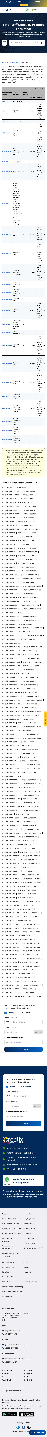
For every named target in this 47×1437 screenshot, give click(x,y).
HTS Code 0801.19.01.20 (28, 499)
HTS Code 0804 (7, 613)
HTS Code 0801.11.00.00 (10, 491)
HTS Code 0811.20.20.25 (10, 924)
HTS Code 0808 (7, 776)
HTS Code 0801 (7, 487)
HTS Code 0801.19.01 (9, 499)
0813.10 (4, 101)
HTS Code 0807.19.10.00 (10, 761)
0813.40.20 (6, 272)
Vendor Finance (29, 1224)
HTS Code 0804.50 (8, 651)
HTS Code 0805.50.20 (9, 708)
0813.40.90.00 (7, 382)
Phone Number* (10, 1027)
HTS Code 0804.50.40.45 (11, 654)
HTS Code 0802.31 (8, 540)
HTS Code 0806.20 (8, 730)
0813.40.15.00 (6, 253)
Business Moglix (7, 1370)
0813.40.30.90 (7, 332)
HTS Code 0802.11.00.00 (26, 521)
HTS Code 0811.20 (8, 920)
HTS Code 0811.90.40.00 (10, 955)
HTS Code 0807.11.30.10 (10, 749)
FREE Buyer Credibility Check (12, 1229)
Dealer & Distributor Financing (12, 1287)
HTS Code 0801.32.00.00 (10, 518)
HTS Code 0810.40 (29, 871)
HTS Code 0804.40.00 (27, 639)
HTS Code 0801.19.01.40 (10, 502)
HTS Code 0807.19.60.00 (31, 765)
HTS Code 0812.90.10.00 (26, 977)
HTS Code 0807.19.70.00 (10, 768)
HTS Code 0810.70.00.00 (27, 894)
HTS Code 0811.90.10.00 (26, 936)
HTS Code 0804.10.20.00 (10, 616)
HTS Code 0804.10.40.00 (32, 616)
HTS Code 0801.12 (29, 491)
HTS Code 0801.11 (22, 487)
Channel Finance (29, 1229)
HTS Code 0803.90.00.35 (10, 609)
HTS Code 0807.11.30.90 (30, 749)
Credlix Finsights (8, 1277)
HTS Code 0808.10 (23, 776)
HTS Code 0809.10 (22, 814)
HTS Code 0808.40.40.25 (32, 810)
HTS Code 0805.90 (30, 715)
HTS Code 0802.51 (8, 556)
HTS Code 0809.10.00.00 (10, 818)
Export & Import (24, 1013)
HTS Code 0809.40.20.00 (28, 837)
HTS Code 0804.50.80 (31, 666)
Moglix (26, 1377)
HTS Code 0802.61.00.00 (27, 563)
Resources (27, 1272)
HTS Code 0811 (28, 905)
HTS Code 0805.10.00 (9, 677)
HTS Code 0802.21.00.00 (27, 533)
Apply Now (24, 5)
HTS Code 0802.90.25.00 (10, 590)
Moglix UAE (28, 1380)
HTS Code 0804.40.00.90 (33, 647)
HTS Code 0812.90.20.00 (10, 981)
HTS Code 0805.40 (30, 696)
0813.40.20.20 (7, 292)
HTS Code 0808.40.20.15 (30, 803)
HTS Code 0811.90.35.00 (31, 951)
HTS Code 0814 (28, 989)
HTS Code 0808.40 (30, 799)
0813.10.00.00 (6, 111)
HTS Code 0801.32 (29, 514)
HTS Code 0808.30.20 (26, 787)
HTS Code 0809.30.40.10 (10, 833)
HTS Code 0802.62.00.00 (27, 567)
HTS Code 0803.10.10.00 (27, 597)
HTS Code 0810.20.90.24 (10, 863)
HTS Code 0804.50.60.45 (11, 662)
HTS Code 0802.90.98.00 (10, 594)
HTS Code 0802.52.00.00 (27, 559)
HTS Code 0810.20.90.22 (29, 860)
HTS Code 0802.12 (8, 525)
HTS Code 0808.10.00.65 (32, 784)
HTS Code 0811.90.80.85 (31, 966)
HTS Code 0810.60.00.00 (27, 890)
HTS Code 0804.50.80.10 (10, 670)
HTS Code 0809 (7, 814)
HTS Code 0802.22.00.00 (27, 537)
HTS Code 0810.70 (8, 894)
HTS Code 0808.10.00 (9, 780)
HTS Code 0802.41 (8, 548)
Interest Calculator (8, 1267)
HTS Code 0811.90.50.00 (31, 955)
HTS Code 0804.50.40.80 (11, 658)
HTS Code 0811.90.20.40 (31, 943)
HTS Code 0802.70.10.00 (27, 571)
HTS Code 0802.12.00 (25, 525)
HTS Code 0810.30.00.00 (11, 871)
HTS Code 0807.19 (28, 757)
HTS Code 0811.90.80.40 (29, 962)
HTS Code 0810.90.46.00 (10, 905)
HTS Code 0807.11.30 (25, 746)
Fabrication (28, 1370)
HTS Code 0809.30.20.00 (11, 829)
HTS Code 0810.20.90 (9, 860)
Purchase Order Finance (10, 1224)
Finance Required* (11, 1017)
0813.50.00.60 (7, 439)
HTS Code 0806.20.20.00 (32, 738)
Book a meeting (37, 1432)
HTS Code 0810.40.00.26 (10, 879)
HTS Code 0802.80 (30, 575)
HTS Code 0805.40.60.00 (33, 700)
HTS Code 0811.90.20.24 (28, 939)
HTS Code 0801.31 (29, 510)
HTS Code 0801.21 (28, 502)
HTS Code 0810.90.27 (25, 898)
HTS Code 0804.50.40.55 (32, 654)
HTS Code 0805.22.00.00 (11, 692)
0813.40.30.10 (6, 324)
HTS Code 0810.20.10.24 (10, 856)
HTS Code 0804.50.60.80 (11, 666)
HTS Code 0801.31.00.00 (10, 514)
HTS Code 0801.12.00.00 (10, 495)
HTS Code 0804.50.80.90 (32, 670)
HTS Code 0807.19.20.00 (30, 761)
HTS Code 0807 (28, 742)
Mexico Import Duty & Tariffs (33, 1248)
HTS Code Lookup (30, 1238)
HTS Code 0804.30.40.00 (11, 635)
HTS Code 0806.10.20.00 (27, 723)
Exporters (6, 1214)
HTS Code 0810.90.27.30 (10, 901)
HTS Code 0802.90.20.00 (32, 586)
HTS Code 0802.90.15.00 (10, 586)
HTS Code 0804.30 (8, 632)
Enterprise (5, 1373)
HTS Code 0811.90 (8, 936)
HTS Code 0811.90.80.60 (10, 966)
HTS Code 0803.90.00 (9, 605)
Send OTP (38, 1032)
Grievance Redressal (31, 1282)
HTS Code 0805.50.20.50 (11, 711)
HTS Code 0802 (28, 518)
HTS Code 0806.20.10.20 (31, 734)
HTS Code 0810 (28, 841)
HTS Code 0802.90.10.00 (27, 582)
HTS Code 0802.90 (8, 582)
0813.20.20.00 (7, 152)
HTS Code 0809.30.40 (31, 829)
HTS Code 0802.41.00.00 (27, 548)
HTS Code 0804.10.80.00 (32, 620)
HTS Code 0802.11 (8, 521)
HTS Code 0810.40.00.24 (30, 875)
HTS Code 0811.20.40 (30, 928)
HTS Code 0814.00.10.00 (27, 993)
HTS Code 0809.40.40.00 (11, 841)
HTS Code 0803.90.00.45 (32, 609)
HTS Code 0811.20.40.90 (31, 932)
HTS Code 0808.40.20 (9, 803)
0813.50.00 (6, 408)
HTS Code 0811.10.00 (25, 909)
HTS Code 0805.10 (22, 673)
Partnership (28, 1277)
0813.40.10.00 (6, 234)
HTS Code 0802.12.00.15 (31, 529)
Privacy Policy (18, 1431)
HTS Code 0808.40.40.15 (10, 810)
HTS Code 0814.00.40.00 (11, 996)
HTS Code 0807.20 (8, 772)
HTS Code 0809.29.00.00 (10, 825)
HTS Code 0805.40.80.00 (11, 704)
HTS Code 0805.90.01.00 (10, 719)
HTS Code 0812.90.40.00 (10, 985)
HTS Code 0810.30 (29, 867)
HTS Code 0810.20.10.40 (31, 856)
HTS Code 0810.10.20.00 (27, 844)
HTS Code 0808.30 (8, 787)
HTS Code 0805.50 (30, 704)
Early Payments (29, 1219)
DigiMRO (5, 1377)
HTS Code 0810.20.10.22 (29, 852)
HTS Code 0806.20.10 (26, 730)
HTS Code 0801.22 (29, 506)
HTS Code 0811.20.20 (25, 920)
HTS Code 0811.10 (8, 909)
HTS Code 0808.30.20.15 (10, 791)
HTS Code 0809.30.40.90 (32, 833)
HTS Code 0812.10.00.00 (26, 974)
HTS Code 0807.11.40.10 (28, 753)
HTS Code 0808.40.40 (31, 806)
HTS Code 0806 (28, 719)
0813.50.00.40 (7, 430)
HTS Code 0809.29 (29, 822)
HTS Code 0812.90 (8, 977)
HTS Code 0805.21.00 (9, 685)
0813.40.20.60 (7, 299)
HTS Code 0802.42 (8, 552)
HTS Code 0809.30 (29, 825)
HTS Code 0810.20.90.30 (31, 863)
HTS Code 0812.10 (8, 974)
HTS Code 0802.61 (8, 563)
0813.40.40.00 (7, 345)
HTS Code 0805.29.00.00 (11, 696)
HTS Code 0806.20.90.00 (11, 742)
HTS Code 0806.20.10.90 (10, 738)
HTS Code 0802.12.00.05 (10, 529)
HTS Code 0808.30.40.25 (11, 799)
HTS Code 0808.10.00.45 (10, 784)
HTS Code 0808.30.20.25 (32, 791)
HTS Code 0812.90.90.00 (10, 989)
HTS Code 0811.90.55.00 (31, 958)
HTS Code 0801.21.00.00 (10, 506)
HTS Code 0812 (27, 970)
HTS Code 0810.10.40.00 (10, 848)
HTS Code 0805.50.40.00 (11, 715)
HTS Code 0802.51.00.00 (27, 556)
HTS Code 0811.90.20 (9, 939)
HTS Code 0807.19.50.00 (10, 765)
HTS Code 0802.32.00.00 (27, 544)
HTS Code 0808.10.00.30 (30, 780)
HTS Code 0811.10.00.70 (30, 917)
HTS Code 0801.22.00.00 (10, 510)
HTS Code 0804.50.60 (31, 658)
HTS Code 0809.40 (8, 837)
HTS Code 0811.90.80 (9, 962)
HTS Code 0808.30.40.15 (30, 795)
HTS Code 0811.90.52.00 (10, 958)
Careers (26, 1267)
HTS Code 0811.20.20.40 (10, 928)
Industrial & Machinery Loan (12, 1292)
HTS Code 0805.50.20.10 (29, 708)
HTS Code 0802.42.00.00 (28, 552)
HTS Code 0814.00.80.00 (32, 996)
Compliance (6, 1272)
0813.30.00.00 (7, 172)
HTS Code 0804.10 (23, 613)
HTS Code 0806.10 (8, 723)
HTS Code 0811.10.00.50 (31, 913)
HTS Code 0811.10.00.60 (10, 917)
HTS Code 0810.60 (8, 890)
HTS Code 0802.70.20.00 (11, 575)
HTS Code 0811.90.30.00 (10, 951)
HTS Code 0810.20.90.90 (10, 867)
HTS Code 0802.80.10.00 (10, 578)
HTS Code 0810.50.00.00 (27, 886)
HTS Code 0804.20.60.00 (11, 628)
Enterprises (28, 1214)
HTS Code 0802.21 (8, 533)
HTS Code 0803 (28, 594)
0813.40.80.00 (7, 364)
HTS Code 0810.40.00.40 (32, 882)
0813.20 (5, 121)
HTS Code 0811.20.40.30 (10, 932)
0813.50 (5, 396)
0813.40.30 (6, 310)
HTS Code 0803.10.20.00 (10, 601)
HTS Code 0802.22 (8, 537)
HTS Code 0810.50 (8, 886)
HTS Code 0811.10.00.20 (10, 913)
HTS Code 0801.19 (29, 495)
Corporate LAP (7, 1296)
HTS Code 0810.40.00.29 (32, 879)
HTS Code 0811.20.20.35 (31, 924)
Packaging (28, 1373)
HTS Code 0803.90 (29, 601)
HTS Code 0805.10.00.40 (10, 681)
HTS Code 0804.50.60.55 (32, 662)
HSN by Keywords (30, 1243)
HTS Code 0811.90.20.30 (10, 943)
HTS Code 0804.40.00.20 (11, 643)
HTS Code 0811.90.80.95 (10, 970)
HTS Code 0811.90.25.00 (31, 947)
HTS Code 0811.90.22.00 (10, 947)
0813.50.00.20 (7, 421)
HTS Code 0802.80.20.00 (32, 578)
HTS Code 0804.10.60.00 (10, 620)
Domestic (11, 1013)
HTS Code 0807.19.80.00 (31, 768)
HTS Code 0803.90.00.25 (30, 605)
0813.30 (5, 162)
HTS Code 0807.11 (8, 746)
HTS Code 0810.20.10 (9, 852)
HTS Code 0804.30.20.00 (28, 632)
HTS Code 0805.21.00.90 (10, 689)
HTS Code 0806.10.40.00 (10, 727)
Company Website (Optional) (14, 1038)
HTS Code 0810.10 (8, 844)
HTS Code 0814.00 (8, 993)
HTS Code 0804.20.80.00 (32, 628)
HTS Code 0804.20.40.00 (28, 624)
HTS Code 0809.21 (29, 818)
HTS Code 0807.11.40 (9, 753)
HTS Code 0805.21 (29, 681)
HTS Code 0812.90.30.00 (31, 981)
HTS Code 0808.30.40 (9, 795)
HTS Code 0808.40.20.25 (11, 806)
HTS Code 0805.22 (29, 689)
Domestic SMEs (8, 1262)
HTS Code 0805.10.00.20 (29, 677)
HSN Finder (27, 1233)
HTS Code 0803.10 (8, 597)
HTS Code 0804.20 (8, 624)
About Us (27, 1262)
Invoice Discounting (9, 1219)
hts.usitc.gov (31, 472)
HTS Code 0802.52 (8, 559)
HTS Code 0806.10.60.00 (32, 727)
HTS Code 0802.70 (8, 571)
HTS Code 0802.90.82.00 (32, 590)
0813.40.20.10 (6, 284)
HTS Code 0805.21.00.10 (29, 685)
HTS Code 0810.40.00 (9, 875)
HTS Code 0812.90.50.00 (32, 985)
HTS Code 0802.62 (8, 567)
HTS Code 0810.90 (8, 898)
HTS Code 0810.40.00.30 (11, 882)
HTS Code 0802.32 (8, 544)
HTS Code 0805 (7, 673)
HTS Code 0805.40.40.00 (11, 700)
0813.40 (5, 203)
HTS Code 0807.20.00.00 (27, 772)
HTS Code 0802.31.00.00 (27, 540)
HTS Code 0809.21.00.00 (10, 822)
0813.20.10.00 (6, 133)
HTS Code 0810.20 (29, 848)
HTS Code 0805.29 (30, 692)
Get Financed (23, 1049)
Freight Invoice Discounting (11, 1233)
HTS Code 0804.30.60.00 (33, 635)
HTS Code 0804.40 (8, 639)
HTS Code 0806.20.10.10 (10, 734)
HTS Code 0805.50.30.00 (32, 711)
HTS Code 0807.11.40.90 (10, 757)
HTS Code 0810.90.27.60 (31, 901)
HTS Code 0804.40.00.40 (11, 647)
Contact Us (6, 1282)
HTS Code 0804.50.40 (27, 651)
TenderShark (6, 1380)
